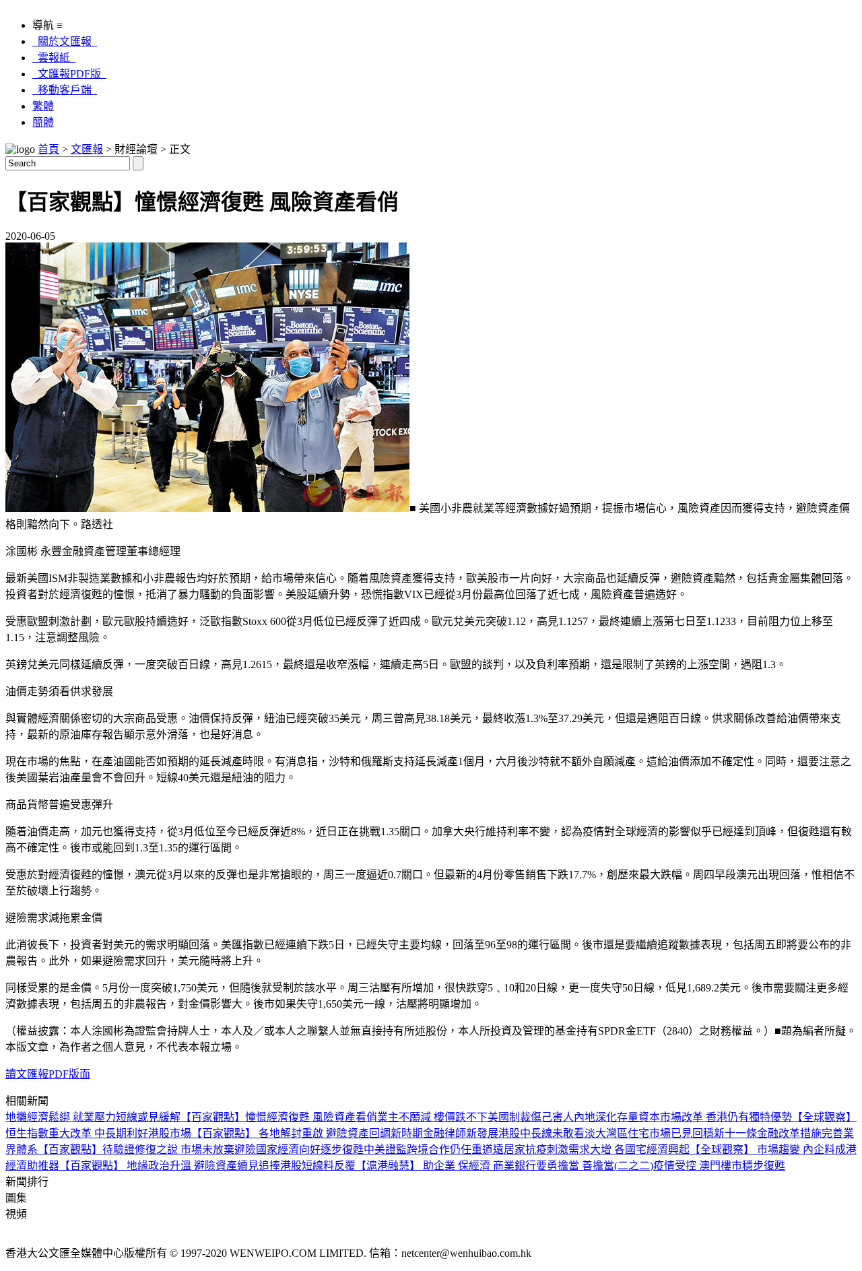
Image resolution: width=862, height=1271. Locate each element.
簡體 (43, 122)
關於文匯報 (64, 41)
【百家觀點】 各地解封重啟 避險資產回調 (291, 1133)
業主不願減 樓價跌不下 (432, 1117)
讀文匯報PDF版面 (47, 1074)
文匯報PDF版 (69, 73)
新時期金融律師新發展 (444, 1133)
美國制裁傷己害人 (531, 1117)
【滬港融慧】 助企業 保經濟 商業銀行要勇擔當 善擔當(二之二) (504, 1165)
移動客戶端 (64, 90)
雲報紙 (53, 57)
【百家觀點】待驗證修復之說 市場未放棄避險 (147, 1149)
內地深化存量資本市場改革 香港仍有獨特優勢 (683, 1117)
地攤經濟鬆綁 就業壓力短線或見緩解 (92, 1117)
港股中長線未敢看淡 (546, 1133)
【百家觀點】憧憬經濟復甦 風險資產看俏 (278, 1117)
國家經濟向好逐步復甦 (310, 1149)
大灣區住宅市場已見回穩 (654, 1133)
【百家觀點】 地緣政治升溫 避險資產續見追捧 (169, 1165)
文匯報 (87, 149)
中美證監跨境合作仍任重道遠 (434, 1149)
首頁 (48, 149)
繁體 (43, 106)
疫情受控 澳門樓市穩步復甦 (719, 1165)
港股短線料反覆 (318, 1165)
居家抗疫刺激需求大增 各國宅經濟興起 (597, 1149)
